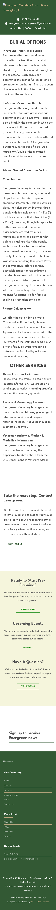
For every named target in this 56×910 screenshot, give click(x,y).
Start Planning (28, 609)
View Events (28, 648)
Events (7, 800)
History (7, 785)
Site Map (42, 898)
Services (8, 790)
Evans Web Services (40, 902)
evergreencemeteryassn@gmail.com (30, 23)
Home (7, 781)
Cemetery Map (11, 795)
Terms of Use (30, 898)
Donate (7, 837)
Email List (40, 28)
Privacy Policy (17, 898)
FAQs (28, 28)
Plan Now (8, 832)
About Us (15, 28)
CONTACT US (15, 544)
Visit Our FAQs (28, 686)
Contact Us (9, 805)
